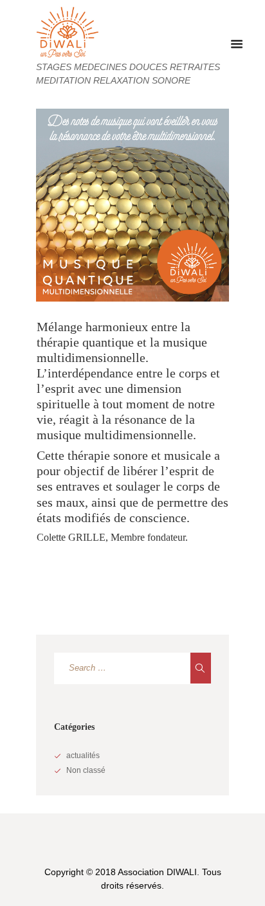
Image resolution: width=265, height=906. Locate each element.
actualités (83, 755)
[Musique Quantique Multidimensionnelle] (132, 205)
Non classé (85, 770)
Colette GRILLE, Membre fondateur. (112, 537)
